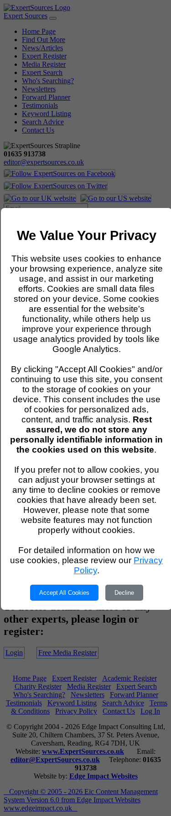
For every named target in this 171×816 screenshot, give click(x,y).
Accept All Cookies (64, 592)
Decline (124, 592)
